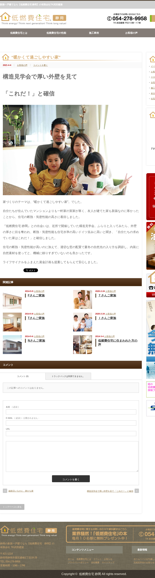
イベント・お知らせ (103, 559)
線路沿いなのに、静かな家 (21, 491)
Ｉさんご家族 (107, 318)
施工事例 (94, 32)
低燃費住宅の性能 (56, 32)
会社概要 (95, 562)
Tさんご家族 (36, 318)
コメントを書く (40, 65)
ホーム (71, 559)
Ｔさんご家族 (107, 295)
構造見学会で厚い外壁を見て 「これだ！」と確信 (110, 491)
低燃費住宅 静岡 (90, 574)
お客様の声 (131, 32)
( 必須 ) (12, 407)
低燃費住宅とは (18, 32)
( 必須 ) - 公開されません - (22, 418)
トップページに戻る (12, 507)
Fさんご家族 (36, 295)
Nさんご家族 (36, 340)
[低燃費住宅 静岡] (33, 24)
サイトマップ (108, 562)
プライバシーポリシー (78, 562)
